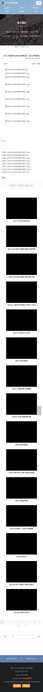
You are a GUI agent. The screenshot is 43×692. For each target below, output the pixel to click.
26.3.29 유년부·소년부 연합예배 (21, 529)
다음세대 (36, 8)
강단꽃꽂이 (24, 36)
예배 (21, 8)
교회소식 (8, 32)
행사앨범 (15, 36)
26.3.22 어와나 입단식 (21, 612)
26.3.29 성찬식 (21, 557)
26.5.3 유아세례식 (21, 361)
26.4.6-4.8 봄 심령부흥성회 (21, 417)
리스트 (3, 141)
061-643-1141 (23, 671)
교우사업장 (24, 32)
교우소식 (16, 32)
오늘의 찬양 (34, 32)
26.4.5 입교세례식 (21, 445)
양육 (7, 11)
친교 (35, 11)
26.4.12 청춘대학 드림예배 (21, 389)
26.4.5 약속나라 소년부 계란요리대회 (21, 473)
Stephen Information (32, 682)
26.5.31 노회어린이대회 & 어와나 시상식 (21, 305)
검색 (38, 636)
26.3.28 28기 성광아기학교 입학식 (21, 585)
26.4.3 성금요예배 (21, 501)
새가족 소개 (7, 36)
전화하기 (26, 686)
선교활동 (21, 11)
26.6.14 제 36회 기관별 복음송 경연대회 (21, 249)
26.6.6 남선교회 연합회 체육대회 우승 (21, 277)
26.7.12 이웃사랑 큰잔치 (21, 221)
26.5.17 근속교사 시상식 (21, 333)
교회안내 (7, 8)
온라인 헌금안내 (34, 36)
